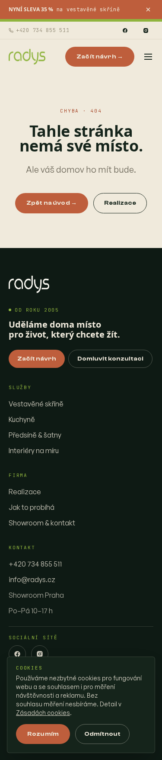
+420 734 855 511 (43, 30)
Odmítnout (102, 734)
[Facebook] (125, 30)
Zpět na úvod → (51, 203)
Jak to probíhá (31, 507)
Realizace (120, 203)
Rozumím (43, 734)
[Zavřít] (148, 9)
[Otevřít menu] (148, 56)
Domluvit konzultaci (110, 358)
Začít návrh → (99, 56)
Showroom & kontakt (42, 522)
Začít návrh (36, 358)
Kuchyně (22, 419)
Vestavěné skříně (36, 403)
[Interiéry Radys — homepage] (27, 56)
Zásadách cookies (43, 712)
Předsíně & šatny (35, 435)
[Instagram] (145, 30)
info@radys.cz (32, 579)
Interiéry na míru (34, 450)
